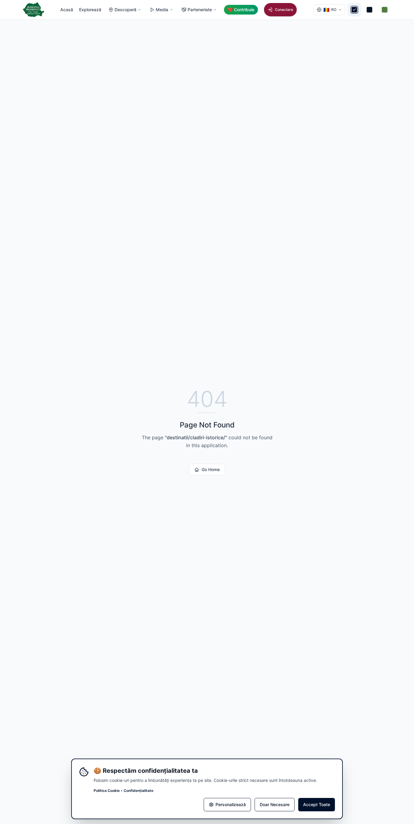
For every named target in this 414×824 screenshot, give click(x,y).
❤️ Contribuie (241, 9)
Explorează (90, 9)
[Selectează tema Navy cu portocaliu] (369, 9)
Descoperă (125, 9)
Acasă (66, 9)
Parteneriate (200, 9)
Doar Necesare (274, 804)
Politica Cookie (107, 790)
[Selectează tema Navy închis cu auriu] (354, 9)
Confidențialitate (138, 790)
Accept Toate (316, 804)
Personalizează (230, 804)
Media (162, 9)
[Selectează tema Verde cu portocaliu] (384, 9)
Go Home (211, 469)
